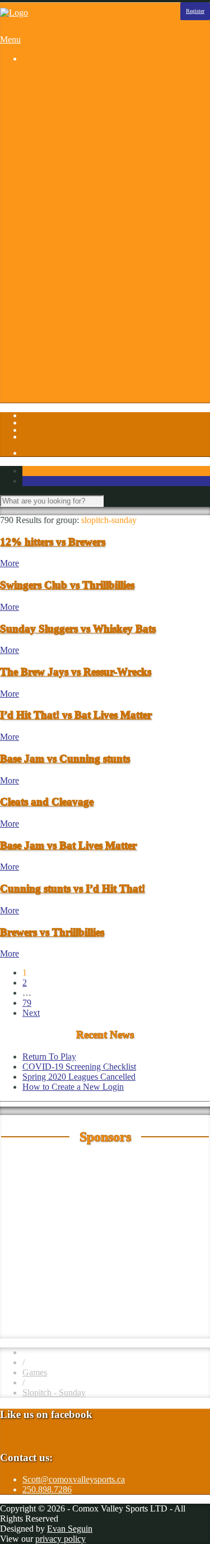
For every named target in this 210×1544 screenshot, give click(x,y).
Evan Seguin (69, 1528)
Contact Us (65, 279)
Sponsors (38, 249)
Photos (34, 239)
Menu (10, 39)
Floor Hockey (69, 158)
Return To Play (72, 349)
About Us (62, 269)
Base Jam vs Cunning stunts (65, 758)
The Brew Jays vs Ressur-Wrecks (75, 672)
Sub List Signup (73, 360)
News (55, 329)
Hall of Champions (78, 319)
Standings (62, 229)
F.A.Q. (57, 299)
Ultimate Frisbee (74, 218)
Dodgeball (63, 138)
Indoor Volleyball (75, 188)
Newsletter (64, 339)
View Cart (63, 400)
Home (33, 77)
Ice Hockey (65, 168)
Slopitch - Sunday (54, 1392)
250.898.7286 (47, 1489)
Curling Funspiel (74, 128)
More (9, 563)
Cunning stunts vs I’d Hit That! (72, 888)
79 (26, 1002)
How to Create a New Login (73, 1086)
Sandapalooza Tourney (85, 118)
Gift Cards (63, 309)
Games (34, 1372)
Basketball (63, 97)
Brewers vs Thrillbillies (52, 932)
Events (57, 289)
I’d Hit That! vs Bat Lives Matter (76, 715)
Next (31, 1013)
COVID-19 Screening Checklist (79, 1066)
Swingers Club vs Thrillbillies (67, 585)
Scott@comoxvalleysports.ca (73, 1479)
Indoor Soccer (70, 178)
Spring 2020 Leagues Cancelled (79, 1076)
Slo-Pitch (61, 208)
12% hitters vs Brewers (52, 542)
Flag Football (68, 148)
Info (29, 259)
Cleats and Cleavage (47, 802)
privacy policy (60, 1538)
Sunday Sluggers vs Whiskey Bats (78, 629)
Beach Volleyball (75, 108)
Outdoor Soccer (73, 198)
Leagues (37, 87)
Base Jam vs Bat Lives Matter (68, 845)
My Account (67, 390)
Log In (34, 380)
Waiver (57, 370)
